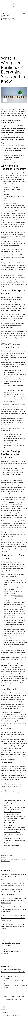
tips (12, 574)
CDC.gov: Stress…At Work (12, 845)
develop (11, 502)
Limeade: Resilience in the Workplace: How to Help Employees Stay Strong (15, 841)
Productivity (16, 859)
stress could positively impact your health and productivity (13, 267)
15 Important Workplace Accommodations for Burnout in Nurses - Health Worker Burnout (13, 892)
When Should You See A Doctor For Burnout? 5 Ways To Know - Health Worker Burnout (14, 901)
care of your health (16, 613)
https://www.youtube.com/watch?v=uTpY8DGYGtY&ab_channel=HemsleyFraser (13, 257)
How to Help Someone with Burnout (11, 969)
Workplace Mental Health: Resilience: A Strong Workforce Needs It (13, 834)
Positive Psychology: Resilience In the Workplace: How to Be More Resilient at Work (14, 818)
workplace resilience (7, 122)
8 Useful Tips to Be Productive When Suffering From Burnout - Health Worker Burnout (13, 918)
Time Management (5, 861)
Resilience (22, 859)
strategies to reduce (18, 566)
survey (4, 461)
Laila (4, 857)
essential (20, 213)
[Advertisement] (14, 39)
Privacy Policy (5, 1012)
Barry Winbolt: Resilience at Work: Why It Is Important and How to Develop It (14, 803)
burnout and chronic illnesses (15, 284)
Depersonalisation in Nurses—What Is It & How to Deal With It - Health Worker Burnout (13, 909)
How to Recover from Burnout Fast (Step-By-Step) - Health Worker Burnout (13, 877)
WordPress (15, 1015)
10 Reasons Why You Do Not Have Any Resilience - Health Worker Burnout (13, 926)
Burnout (11, 859)
